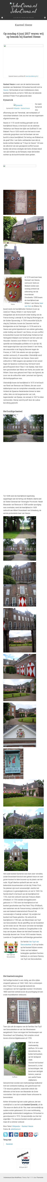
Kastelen (9, 1144)
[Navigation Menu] (45, 17)
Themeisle (40, 1177)
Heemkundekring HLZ (31, 76)
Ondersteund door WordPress (12, 1177)
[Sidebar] (2, 17)
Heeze (5, 90)
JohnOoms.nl (15, 1129)
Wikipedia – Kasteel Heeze (22, 108)
